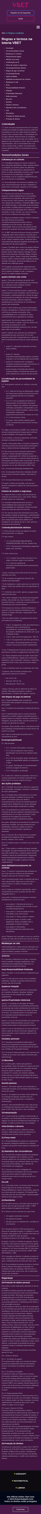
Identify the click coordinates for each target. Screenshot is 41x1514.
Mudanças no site (12, 82)
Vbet (32, 203)
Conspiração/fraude (13, 73)
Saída (20, 19)
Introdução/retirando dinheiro (16, 68)
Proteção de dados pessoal (15, 116)
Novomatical (21, 1481)
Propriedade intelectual (14, 93)
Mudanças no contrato (14, 54)
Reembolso (10, 113)
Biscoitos (9, 99)
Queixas (9, 102)
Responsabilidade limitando (15, 88)
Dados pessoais (11, 96)
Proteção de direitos (13, 119)
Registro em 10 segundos (21, 13)
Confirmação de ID (12, 62)
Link (7, 110)
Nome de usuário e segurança (16, 65)
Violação (9, 90)
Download (20, 1509)
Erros (8, 85)
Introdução (9, 48)
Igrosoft (21, 1474)
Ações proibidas (11, 76)
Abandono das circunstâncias (16, 107)
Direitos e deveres (12, 105)
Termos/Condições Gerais (15, 51)
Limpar (21, 1488)
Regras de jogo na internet (15, 71)
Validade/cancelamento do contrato (18, 79)
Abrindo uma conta (12, 59)
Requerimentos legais (13, 56)
